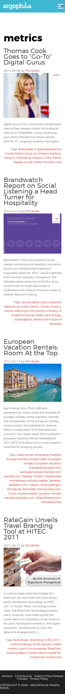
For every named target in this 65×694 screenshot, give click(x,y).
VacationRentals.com (19, 498)
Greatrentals (52, 476)
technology (53, 315)
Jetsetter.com (17, 485)
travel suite (37, 657)
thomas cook (52, 162)
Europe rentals (16, 459)
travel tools (53, 657)
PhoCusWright (50, 485)
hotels (45, 306)
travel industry (28, 493)
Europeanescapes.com (45, 467)
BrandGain (21, 640)
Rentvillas (29, 489)
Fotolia (38, 476)
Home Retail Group (18, 153)
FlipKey (27, 476)
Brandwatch (27, 149)
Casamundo (25, 455)
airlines (26, 302)
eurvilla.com (12, 476)
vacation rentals (50, 493)
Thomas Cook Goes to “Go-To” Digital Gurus (28, 56)
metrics (37, 158)
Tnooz (12, 493)
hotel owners (42, 644)
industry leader (37, 480)
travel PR (54, 653)
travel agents (23, 319)
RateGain (54, 648)
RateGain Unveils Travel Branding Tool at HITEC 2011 (31, 528)
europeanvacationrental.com (40, 472)
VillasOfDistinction (48, 498)
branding (36, 640)
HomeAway (17, 480)
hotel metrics (30, 306)
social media (33, 162)
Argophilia (32, 6)
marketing (23, 158)
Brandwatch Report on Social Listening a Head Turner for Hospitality (30, 191)
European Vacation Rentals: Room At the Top (31, 347)
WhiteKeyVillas (51, 502)
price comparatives (33, 648)
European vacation (47, 463)
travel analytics (17, 653)
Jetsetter (55, 480)
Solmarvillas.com (49, 489)
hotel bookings (21, 644)
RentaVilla (14, 489)
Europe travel (37, 459)
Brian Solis (39, 302)
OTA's (47, 158)
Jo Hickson (41, 153)
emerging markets (48, 455)
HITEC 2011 (52, 640)
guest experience (49, 149)
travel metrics (37, 653)
